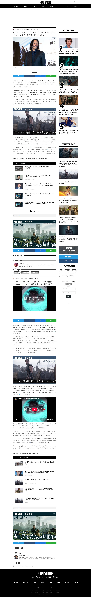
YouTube (76, 582)
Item (67, 6)
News (29, 278)
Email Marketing (66, 302)
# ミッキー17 (16, 566)
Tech (59, 6)
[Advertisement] (45, 16)
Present (75, 6)
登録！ (68, 296)
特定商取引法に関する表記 (57, 591)
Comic (51, 6)
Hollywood (17, 29)
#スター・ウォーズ (63, 275)
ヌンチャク (26, 147)
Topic (29, 29)
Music (35, 6)
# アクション (16, 272)
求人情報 (51, 591)
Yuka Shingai (17, 278)
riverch (52, 594)
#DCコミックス (72, 273)
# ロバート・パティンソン (26, 566)
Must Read (16, 6)
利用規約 (31, 591)
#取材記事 (71, 275)
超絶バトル (44, 149)
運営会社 (47, 591)
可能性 (28, 442)
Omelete (49, 90)
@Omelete (17, 215)
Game (43, 6)
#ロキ (61, 270)
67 (36, 211)
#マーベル (74, 270)
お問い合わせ (43, 591)
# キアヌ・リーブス (25, 272)
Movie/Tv (26, 6)
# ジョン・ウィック (35, 272)
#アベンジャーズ (63, 273)
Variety (51, 331)
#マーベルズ (67, 270)
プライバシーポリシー (37, 591)
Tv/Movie (35, 29)
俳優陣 (17, 394)
